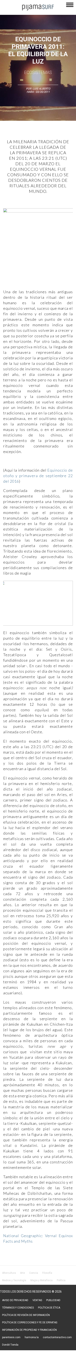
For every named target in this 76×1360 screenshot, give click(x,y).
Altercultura (9, 1272)
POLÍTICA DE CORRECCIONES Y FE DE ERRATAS (29, 1322)
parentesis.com (11, 1337)
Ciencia (33, 1272)
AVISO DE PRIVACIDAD (15, 1300)
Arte (22, 1272)
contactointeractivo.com (57, 1337)
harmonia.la (32, 1337)
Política (61, 1280)
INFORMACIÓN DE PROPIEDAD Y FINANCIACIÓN (29, 1329)
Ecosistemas (38, 72)
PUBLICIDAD (53, 1300)
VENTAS (37, 1300)
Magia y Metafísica (41, 1280)
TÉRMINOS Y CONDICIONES (18, 1307)
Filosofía (47, 1272)
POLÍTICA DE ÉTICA (49, 1307)
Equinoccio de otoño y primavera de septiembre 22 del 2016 (38, 475)
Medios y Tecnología (14, 1280)
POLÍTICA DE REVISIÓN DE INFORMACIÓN (26, 1315)
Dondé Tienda (10, 1344)
